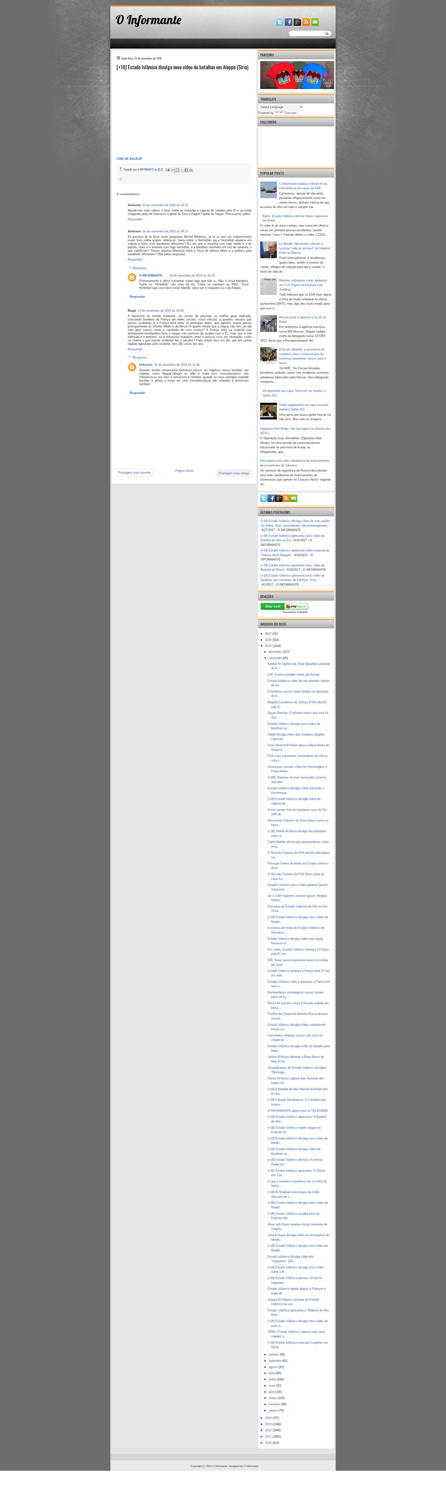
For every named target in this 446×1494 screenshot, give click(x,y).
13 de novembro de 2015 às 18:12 (165, 205)
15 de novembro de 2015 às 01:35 (192, 275)
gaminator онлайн (132, 2)
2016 (268, 640)
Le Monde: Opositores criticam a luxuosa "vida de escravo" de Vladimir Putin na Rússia (304, 248)
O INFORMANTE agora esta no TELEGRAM (298, 1110)
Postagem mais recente (134, 472)
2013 (268, 1424)
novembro (276, 658)
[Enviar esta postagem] (167, 169)
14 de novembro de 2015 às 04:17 (165, 231)
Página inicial (184, 470)
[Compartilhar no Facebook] (186, 170)
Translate (290, 113)
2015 (268, 646)
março (273, 1398)
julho (272, 1373)
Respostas (139, 268)
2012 (268, 1430)
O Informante (148, 19)
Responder (135, 219)
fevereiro (275, 1404)
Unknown (146, 364)
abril (272, 1392)
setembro (275, 1360)
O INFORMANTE (150, 275)
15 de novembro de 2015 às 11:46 (177, 364)
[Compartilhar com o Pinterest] (190, 170)
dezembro (276, 651)
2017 (268, 633)
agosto (274, 1367)
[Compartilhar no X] (182, 170)
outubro (274, 1354)
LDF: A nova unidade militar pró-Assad (293, 674)
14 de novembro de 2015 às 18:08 (161, 310)
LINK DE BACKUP (129, 159)
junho (273, 1379)
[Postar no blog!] (177, 170)
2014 (268, 1418)
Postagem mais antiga (234, 473)
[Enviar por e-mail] (173, 170)
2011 (268, 1436)
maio (272, 1385)
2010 (268, 1443)
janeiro (274, 1410)
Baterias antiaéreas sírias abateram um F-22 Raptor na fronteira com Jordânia (303, 285)
